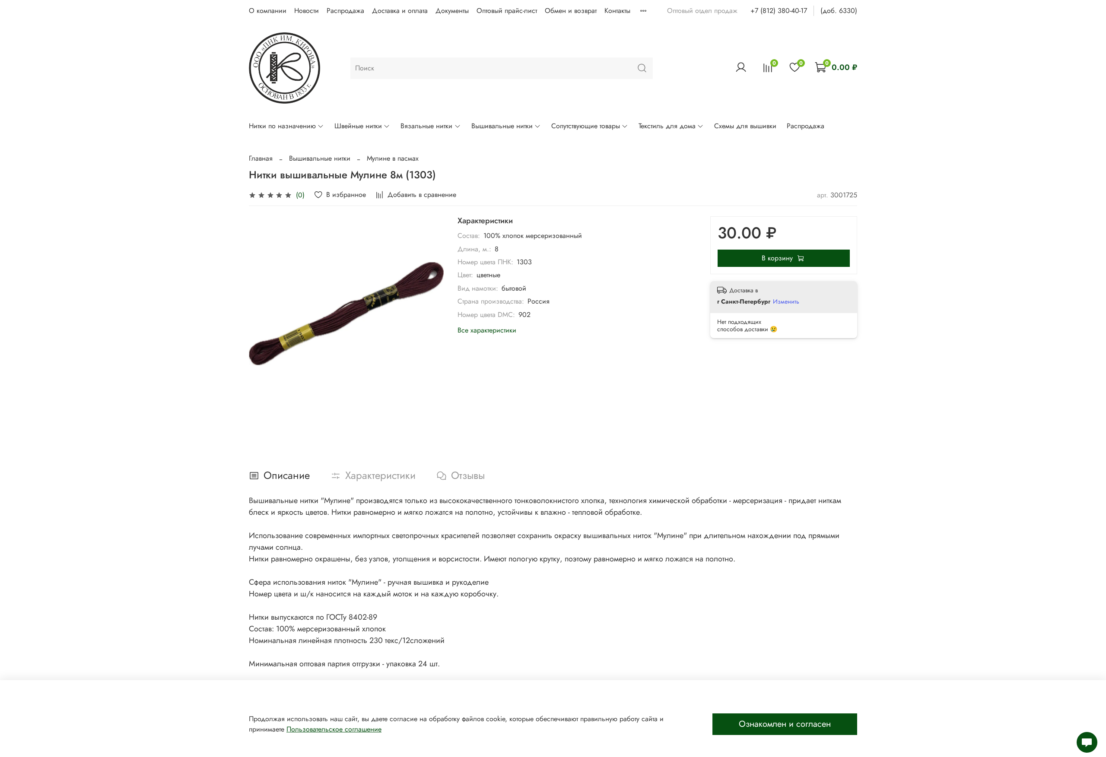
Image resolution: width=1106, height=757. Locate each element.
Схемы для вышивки (745, 126)
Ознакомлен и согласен (785, 724)
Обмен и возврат (571, 11)
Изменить (786, 301)
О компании (267, 11)
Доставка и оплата (400, 11)
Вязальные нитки (426, 126)
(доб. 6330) (838, 11)
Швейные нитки (358, 126)
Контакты (617, 11)
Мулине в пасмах (393, 158)
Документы (452, 11)
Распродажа (345, 11)
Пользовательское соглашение (333, 729)
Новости (306, 11)
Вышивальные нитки (502, 126)
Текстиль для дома (667, 126)
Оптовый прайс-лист (507, 11)
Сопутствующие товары (585, 126)
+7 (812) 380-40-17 (778, 11)
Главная (261, 158)
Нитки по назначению (282, 126)
